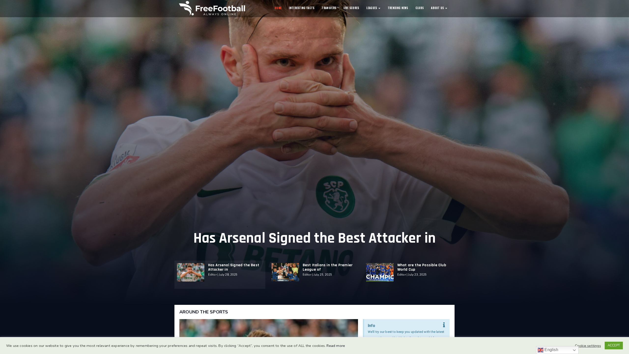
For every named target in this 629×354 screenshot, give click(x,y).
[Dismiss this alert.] (444, 325)
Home (278, 8)
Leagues (372, 8)
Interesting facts (301, 8)
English (550, 350)
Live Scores (351, 8)
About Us (438, 8)
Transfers (329, 8)
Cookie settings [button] (588, 345)
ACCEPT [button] (614, 345)
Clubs (419, 8)
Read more (336, 345)
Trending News (398, 8)
